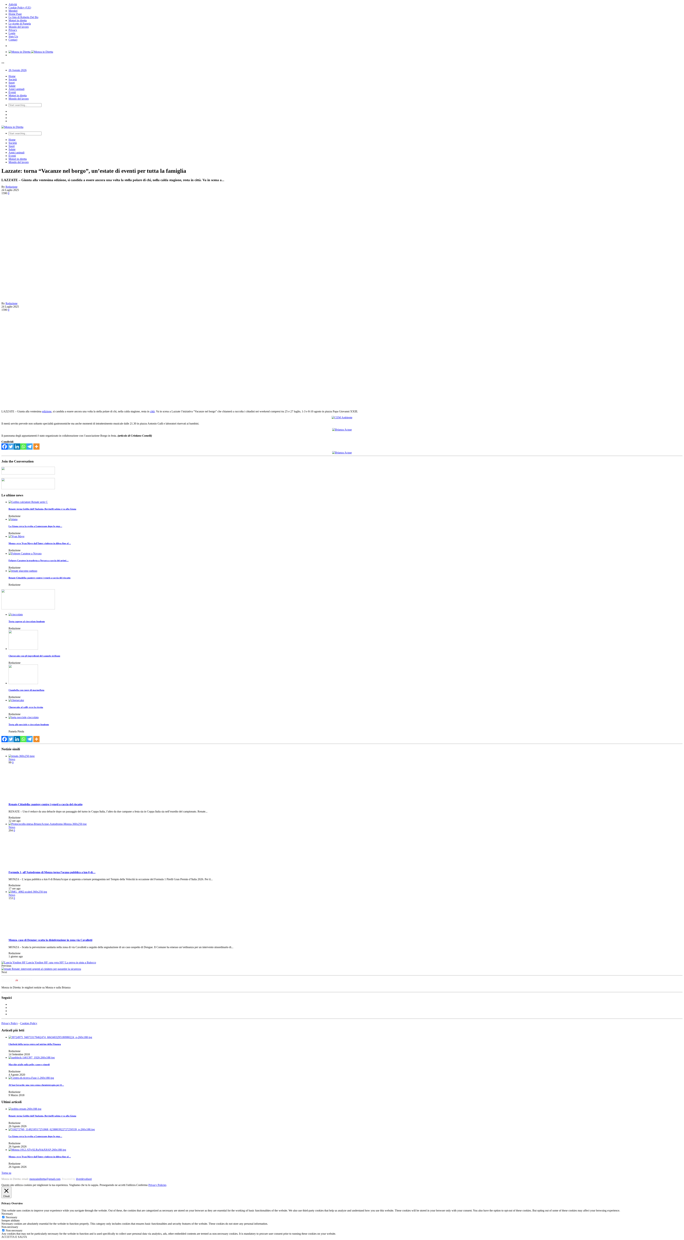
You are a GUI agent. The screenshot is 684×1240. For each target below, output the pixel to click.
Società (13, 79)
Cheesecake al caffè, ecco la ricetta (26, 707)
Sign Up (13, 36)
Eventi (12, 92)
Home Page (15, 14)
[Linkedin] (17, 446)
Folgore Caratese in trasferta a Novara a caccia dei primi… (39, 560)
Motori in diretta (18, 20)
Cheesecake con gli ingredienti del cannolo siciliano (34, 655)
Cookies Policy (28, 1023)
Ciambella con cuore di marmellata (26, 690)
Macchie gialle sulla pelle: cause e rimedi (29, 1064)
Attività (13, 4)
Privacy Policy (9, 1023)
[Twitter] (11, 446)
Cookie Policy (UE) (20, 7)
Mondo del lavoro (19, 26)
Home (12, 76)
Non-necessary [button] (9, 1226)
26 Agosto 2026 (18, 70)
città (152, 411)
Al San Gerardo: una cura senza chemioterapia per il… (36, 1085)
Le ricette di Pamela (20, 23)
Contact (13, 39)
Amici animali (16, 89)
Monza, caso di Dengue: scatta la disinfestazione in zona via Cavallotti (50, 940)
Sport (12, 82)
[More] (36, 446)
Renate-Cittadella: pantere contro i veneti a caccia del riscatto (40, 577)
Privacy (13, 30)
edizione (46, 411)
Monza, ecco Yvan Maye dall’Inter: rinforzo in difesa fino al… (40, 543)
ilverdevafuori (84, 1178)
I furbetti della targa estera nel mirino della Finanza (35, 1044)
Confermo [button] (142, 1185)
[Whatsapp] (23, 446)
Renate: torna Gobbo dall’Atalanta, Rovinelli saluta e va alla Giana (42, 509)
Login (12, 33)
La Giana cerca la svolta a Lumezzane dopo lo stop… (35, 526)
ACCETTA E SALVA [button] (14, 1236)
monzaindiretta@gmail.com (44, 1178)
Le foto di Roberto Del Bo (23, 17)
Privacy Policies (157, 1185)
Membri (13, 10)
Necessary (11, 1217)
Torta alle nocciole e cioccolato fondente (29, 724)
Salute (12, 85)
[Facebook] (4, 446)
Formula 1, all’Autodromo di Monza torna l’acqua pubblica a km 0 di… (52, 872)
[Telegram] (29, 446)
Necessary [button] (7, 1213)
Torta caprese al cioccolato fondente (27, 621)
